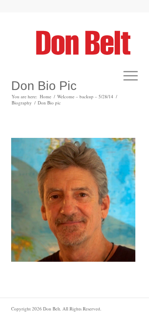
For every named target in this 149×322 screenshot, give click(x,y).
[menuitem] (126, 75)
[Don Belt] (86, 42)
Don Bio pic (44, 85)
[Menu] (126, 75)
